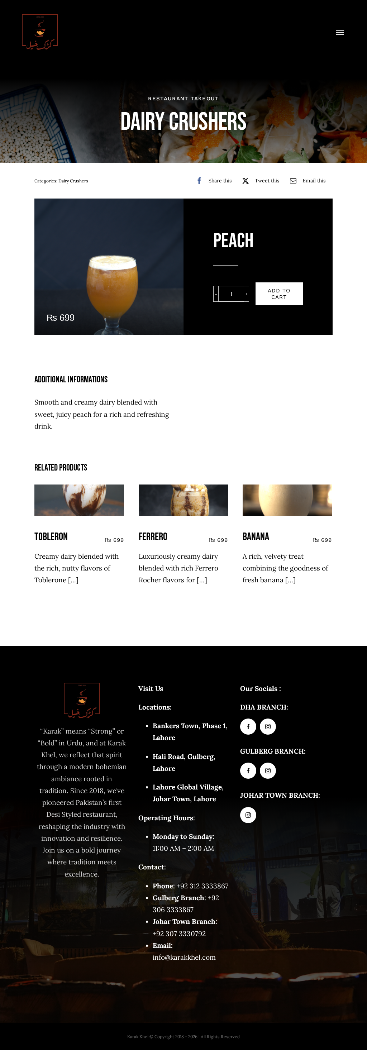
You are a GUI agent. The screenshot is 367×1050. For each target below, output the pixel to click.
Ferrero (153, 536)
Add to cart (279, 293)
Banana (256, 536)
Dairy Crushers (73, 180)
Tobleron (51, 536)
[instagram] (268, 727)
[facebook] (248, 727)
